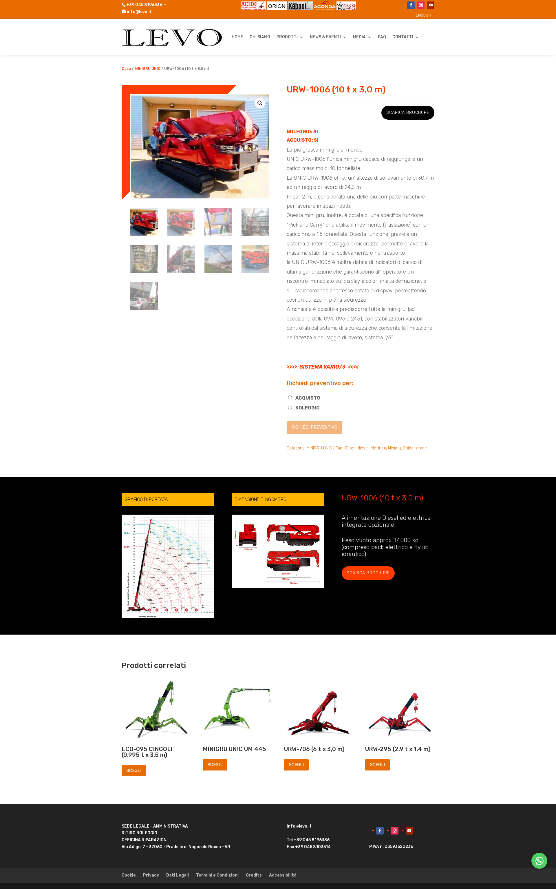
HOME (237, 36)
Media (359, 36)
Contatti (402, 36)
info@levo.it (139, 11)
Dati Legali (177, 875)
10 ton (350, 448)
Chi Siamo (260, 36)
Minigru (394, 448)
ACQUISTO (307, 398)
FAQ (382, 36)
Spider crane (415, 448)
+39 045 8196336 (144, 4)
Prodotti (287, 36)
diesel (363, 448)
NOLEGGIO (307, 408)
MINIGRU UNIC (147, 68)
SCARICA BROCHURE (407, 112)
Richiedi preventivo (314, 427)
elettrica (378, 448)
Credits (254, 875)
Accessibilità (283, 875)
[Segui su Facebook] (411, 5)
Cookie (129, 875)
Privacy (151, 875)
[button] (260, 103)
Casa (126, 68)
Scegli (134, 770)
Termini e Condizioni (217, 875)
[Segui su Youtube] (430, 5)
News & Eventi (325, 36)
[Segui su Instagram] (421, 5)
